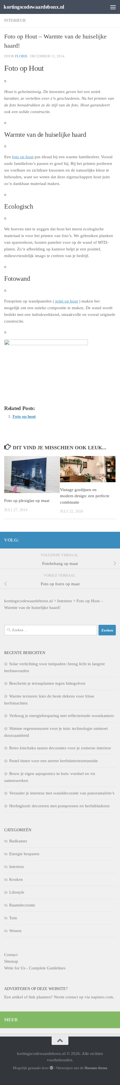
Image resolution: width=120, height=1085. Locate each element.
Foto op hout (24, 416)
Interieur (15, 20)
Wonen (15, 930)
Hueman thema (96, 1068)
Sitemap (11, 961)
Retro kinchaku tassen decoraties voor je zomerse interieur (60, 748)
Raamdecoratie (22, 905)
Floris (21, 56)
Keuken (16, 879)
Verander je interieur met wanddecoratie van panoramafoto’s (61, 793)
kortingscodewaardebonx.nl (34, 7)
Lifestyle (16, 892)
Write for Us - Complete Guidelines (35, 968)
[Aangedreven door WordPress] (51, 1068)
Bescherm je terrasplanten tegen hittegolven (47, 683)
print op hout (66, 301)
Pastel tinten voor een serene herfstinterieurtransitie (53, 761)
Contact (11, 954)
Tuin (13, 918)
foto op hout (22, 157)
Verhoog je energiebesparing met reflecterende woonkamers (61, 715)
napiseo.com (102, 997)
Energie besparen (24, 854)
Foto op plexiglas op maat (26, 500)
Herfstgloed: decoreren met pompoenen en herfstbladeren (59, 806)
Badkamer (18, 841)
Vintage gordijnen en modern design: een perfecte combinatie (84, 495)
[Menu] (113, 7)
